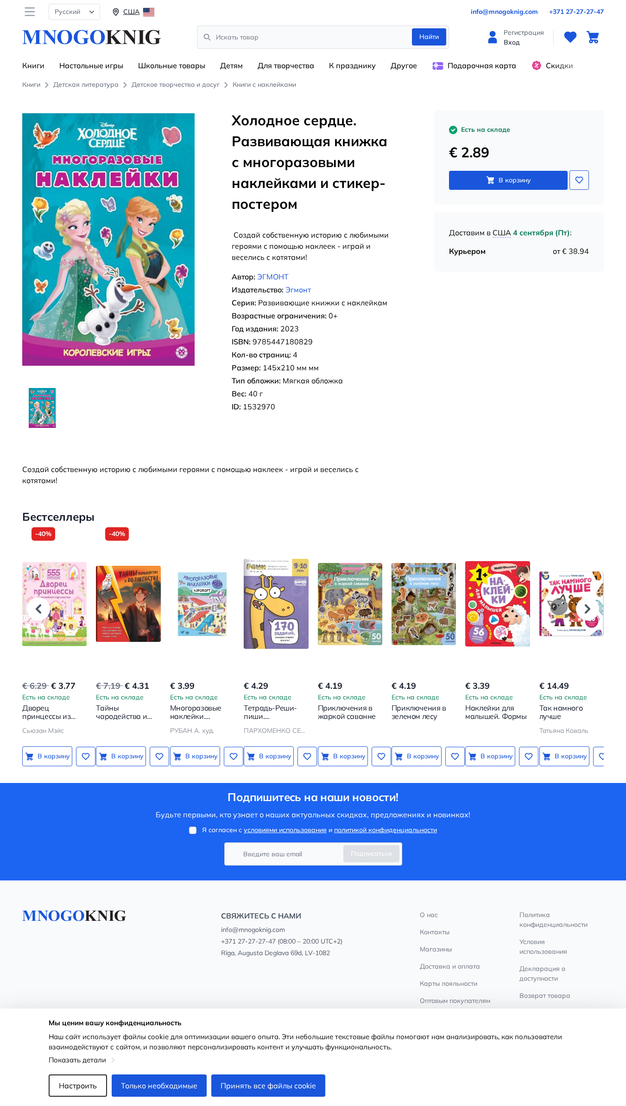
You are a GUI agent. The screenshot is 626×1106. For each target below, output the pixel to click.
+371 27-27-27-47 (576, 11)
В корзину (515, 180)
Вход (512, 42)
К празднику (352, 65)
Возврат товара (544, 995)
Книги (33, 65)
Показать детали (77, 1059)
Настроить (78, 1085)
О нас (429, 915)
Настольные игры (91, 65)
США (502, 232)
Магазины (436, 949)
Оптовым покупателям (455, 1000)
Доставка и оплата (450, 966)
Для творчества (286, 65)
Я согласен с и (319, 830)
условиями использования (285, 830)
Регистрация (524, 32)
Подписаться (371, 853)
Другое (404, 65)
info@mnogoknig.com (504, 11)
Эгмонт (298, 289)
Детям (231, 65)
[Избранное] (570, 37)
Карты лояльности (448, 983)
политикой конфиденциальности (385, 830)
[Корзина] (593, 37)
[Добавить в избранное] (579, 180)
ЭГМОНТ (273, 276)
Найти (429, 36)
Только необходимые (159, 1085)
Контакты (434, 932)
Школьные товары (171, 65)
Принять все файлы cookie (268, 1085)
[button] (38, 609)
